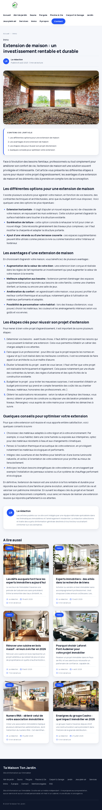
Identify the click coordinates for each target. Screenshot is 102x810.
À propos (44, 21)
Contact (58, 21)
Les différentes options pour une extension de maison (34, 137)
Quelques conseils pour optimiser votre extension (32, 150)
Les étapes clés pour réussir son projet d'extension (33, 146)
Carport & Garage (75, 15)
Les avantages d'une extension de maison (29, 142)
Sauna (33, 15)
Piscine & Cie (56, 15)
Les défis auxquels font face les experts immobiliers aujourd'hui (26, 580)
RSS (51, 784)
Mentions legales (39, 784)
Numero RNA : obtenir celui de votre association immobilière (25, 717)
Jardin (90, 15)
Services (23, 21)
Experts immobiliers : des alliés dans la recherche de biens (75, 580)
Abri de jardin (20, 15)
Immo (34, 21)
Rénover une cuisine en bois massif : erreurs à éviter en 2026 (26, 647)
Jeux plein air (9, 21)
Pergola (43, 15)
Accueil (7, 15)
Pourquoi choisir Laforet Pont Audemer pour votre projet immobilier (71, 649)
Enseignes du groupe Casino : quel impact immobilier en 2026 (75, 717)
